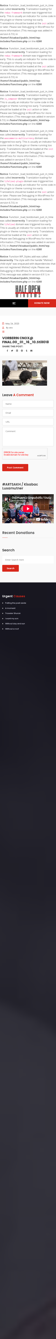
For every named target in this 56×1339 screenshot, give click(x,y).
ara (11, 327)
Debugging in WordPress (36, 27)
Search (10, 568)
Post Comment (15, 467)
